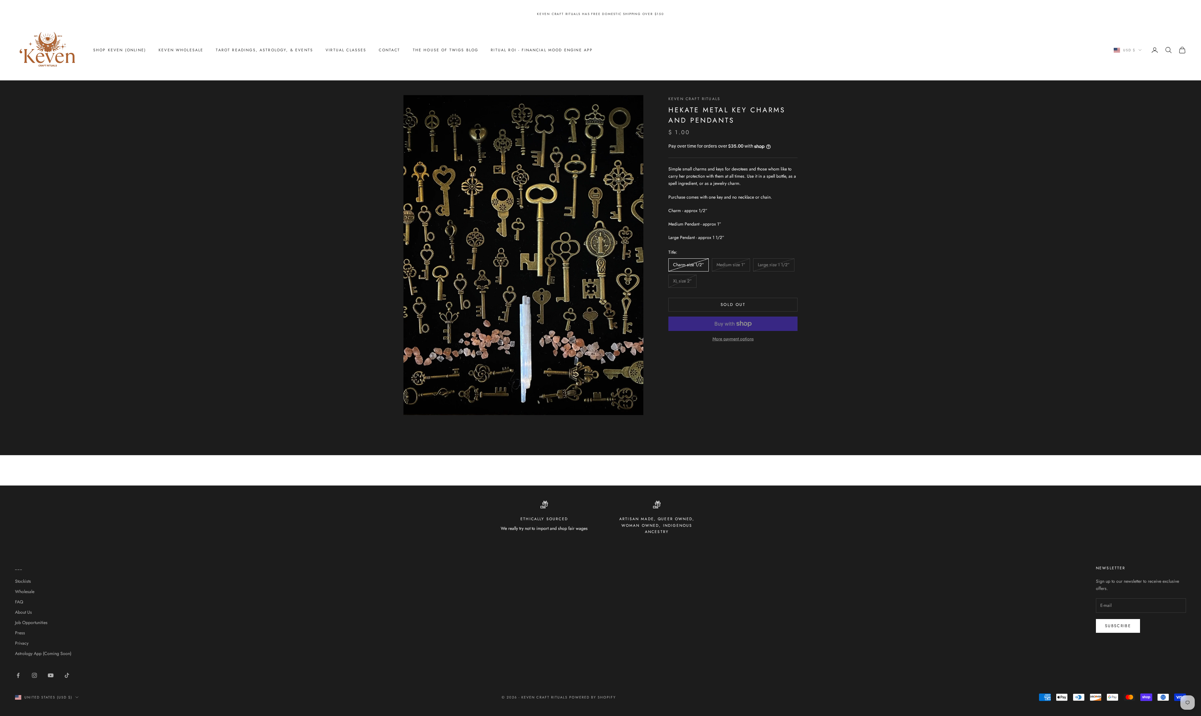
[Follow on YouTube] (51, 675)
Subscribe (1118, 626)
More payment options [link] (733, 339)
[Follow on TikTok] (67, 675)
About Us (23, 612)
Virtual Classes (346, 50)
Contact (389, 50)
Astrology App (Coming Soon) (43, 653)
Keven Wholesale (181, 50)
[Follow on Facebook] (18, 675)
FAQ (19, 602)
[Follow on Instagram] (34, 675)
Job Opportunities (31, 622)
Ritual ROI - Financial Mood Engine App (542, 50)
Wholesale (24, 591)
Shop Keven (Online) (119, 50)
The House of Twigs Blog (446, 50)
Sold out (733, 305)
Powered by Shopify (592, 697)
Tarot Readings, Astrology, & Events (264, 50)
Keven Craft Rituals (694, 99)
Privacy (21, 643)
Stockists (23, 581)
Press (20, 633)
